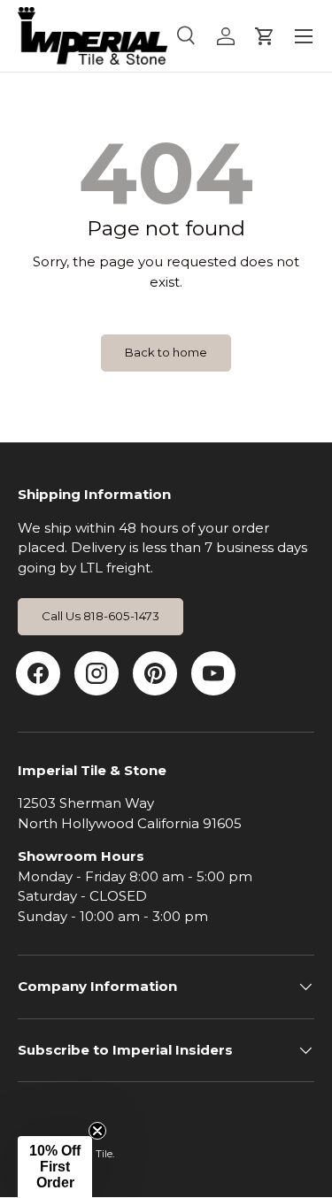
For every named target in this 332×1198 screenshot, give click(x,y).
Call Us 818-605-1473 (100, 616)
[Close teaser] (97, 1131)
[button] (55, 1167)
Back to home (166, 352)
